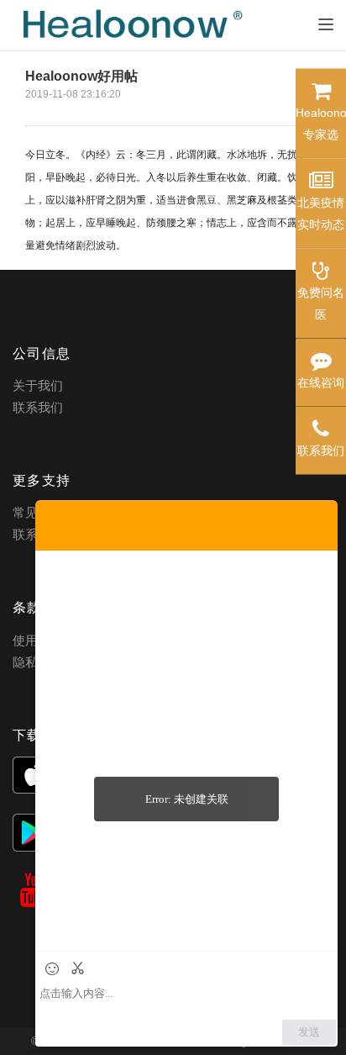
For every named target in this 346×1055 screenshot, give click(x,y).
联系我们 (38, 407)
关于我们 (38, 385)
